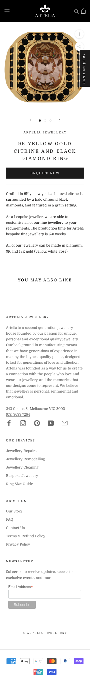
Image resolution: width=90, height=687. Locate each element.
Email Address (20, 586)
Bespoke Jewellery (22, 476)
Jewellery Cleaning (22, 467)
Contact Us (15, 528)
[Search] (76, 11)
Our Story (14, 511)
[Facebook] (9, 423)
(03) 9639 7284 (18, 414)
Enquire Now (45, 173)
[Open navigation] (7, 11)
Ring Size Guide (19, 484)
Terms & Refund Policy (25, 536)
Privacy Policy (18, 544)
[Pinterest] (37, 423)
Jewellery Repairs (21, 451)
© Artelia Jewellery (45, 633)
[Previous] (30, 120)
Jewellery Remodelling (25, 459)
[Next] (59, 120)
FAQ (9, 519)
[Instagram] (23, 423)
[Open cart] (83, 11)
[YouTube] (51, 423)
